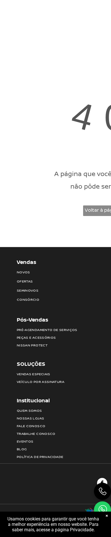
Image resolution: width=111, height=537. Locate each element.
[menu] (102, 9)
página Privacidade (74, 529)
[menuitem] (52, 13)
